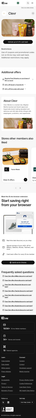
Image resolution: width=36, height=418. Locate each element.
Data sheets (5, 364)
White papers (5, 368)
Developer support (25, 368)
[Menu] (32, 3)
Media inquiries (24, 371)
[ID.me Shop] (6, 3)
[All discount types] (18, 3)
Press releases (6, 371)
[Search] (28, 3)
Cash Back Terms (25, 387)
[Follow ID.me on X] (3, 402)
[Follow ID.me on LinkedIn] (8, 402)
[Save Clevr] (33, 13)
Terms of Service (6, 387)
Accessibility (5, 380)
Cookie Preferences (25, 383)
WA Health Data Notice (26, 390)
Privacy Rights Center (26, 380)
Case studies (5, 361)
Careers (22, 361)
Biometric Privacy (7, 390)
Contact (21, 364)
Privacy (3, 383)
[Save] (25, 150)
